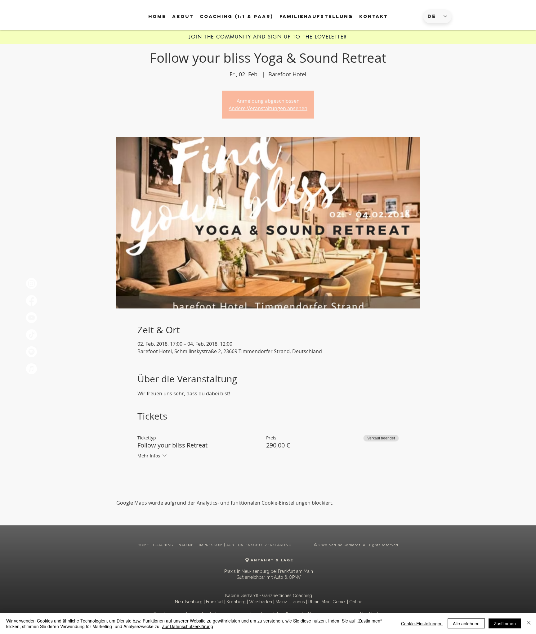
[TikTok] (31, 334)
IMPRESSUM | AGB (216, 545)
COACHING (164, 545)
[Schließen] (528, 623)
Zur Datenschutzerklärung (187, 626)
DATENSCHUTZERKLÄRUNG (264, 545)
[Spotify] (31, 351)
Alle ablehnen (466, 623)
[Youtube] (31, 317)
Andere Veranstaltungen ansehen (268, 108)
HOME (143, 545)
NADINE (186, 545)
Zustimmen (505, 623)
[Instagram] (31, 283)
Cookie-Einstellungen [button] (422, 623)
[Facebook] (31, 300)
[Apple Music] (31, 368)
